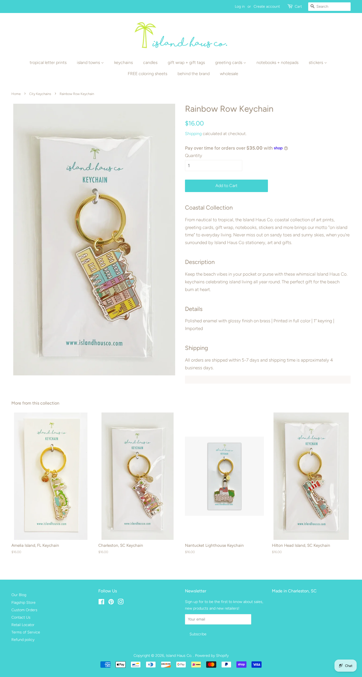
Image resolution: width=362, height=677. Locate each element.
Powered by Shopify (212, 655)
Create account (267, 6)
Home (16, 94)
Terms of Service (25, 632)
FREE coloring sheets (147, 73)
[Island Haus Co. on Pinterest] (111, 602)
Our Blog (18, 594)
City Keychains (40, 94)
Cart (298, 6)
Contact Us (20, 617)
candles (150, 62)
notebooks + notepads (277, 62)
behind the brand (194, 73)
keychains (123, 62)
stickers (316, 62)
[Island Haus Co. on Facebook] (101, 602)
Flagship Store (23, 602)
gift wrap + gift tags (186, 62)
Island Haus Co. (179, 655)
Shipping (193, 133)
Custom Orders (24, 609)
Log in (240, 6)
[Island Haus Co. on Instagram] (120, 602)
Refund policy (22, 639)
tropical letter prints (48, 62)
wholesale (229, 73)
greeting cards (229, 62)
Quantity (193, 155)
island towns (89, 62)
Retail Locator (22, 624)
